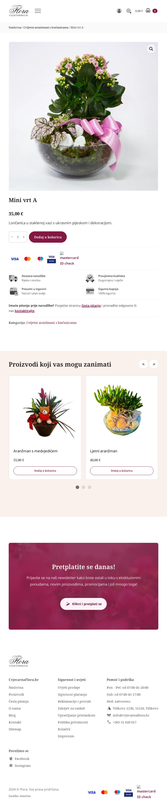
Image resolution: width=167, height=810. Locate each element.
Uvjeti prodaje (69, 687)
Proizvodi (16, 694)
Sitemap (15, 729)
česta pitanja (91, 305)
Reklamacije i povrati (74, 701)
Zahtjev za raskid (71, 708)
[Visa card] (15, 259)
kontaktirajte (24, 311)
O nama (15, 708)
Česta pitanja (18, 701)
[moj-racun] (119, 11)
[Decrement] (12, 237)
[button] (151, 48)
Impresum (66, 736)
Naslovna (15, 27)
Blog (12, 715)
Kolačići (64, 729)
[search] (129, 11)
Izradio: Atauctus (20, 796)
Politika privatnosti (73, 722)
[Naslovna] (19, 10)
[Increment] (23, 237)
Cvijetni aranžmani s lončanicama (45, 27)
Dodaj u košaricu (48, 237)
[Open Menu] (38, 11)
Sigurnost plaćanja (72, 694)
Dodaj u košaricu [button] (45, 470)
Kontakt (15, 722)
